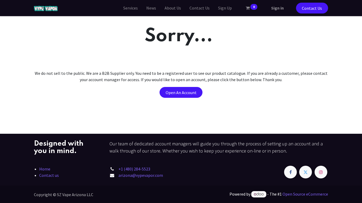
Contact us (49, 175)
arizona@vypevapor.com (140, 175)
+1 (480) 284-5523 (134, 169)
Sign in (277, 8)
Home (44, 169)
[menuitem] (130, 8)
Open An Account (181, 92)
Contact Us (312, 8)
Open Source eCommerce (305, 194)
